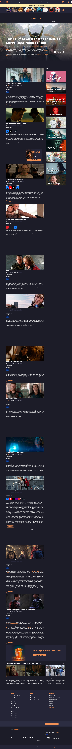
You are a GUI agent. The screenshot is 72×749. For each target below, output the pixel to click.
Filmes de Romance (34, 704)
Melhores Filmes (14, 703)
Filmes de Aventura (34, 706)
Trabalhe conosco (18, 732)
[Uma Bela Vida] (57, 9)
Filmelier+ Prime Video (53, 699)
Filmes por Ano (14, 715)
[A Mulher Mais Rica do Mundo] (20, 9)
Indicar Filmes (13, 697)
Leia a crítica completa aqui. (34, 640)
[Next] (65, 663)
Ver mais (31, 708)
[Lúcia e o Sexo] (27, 9)
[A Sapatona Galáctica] (8, 9)
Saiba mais (10, 105)
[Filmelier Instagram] (23, 738)
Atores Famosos (14, 713)
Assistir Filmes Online (15, 705)
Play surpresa (34, 159)
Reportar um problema (35, 732)
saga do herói (27, 53)
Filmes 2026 (13, 701)
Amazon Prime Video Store (54, 697)
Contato (12, 735)
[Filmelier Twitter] (27, 738)
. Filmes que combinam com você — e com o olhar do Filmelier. (36, 5)
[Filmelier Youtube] (30, 738)
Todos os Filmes (14, 709)
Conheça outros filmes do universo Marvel (16, 523)
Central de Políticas (49, 746)
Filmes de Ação (33, 695)
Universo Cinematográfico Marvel (37, 46)
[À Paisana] (14, 9)
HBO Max (51, 701)
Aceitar (56, 746)
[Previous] (63, 663)
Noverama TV (52, 695)
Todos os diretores (14, 717)
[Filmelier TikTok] (32, 738)
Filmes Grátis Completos (15, 707)
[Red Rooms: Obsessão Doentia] (51, 9)
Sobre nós (13, 732)
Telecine (51, 703)
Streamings (51, 693)
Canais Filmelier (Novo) (15, 695)
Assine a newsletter (40, 655)
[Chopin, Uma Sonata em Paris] (33, 9)
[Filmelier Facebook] (25, 738)
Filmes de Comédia (33, 702)
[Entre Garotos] (39, 9)
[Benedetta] (45, 9)
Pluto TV (51, 705)
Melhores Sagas (14, 711)
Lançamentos (13, 699)
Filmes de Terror (33, 697)
